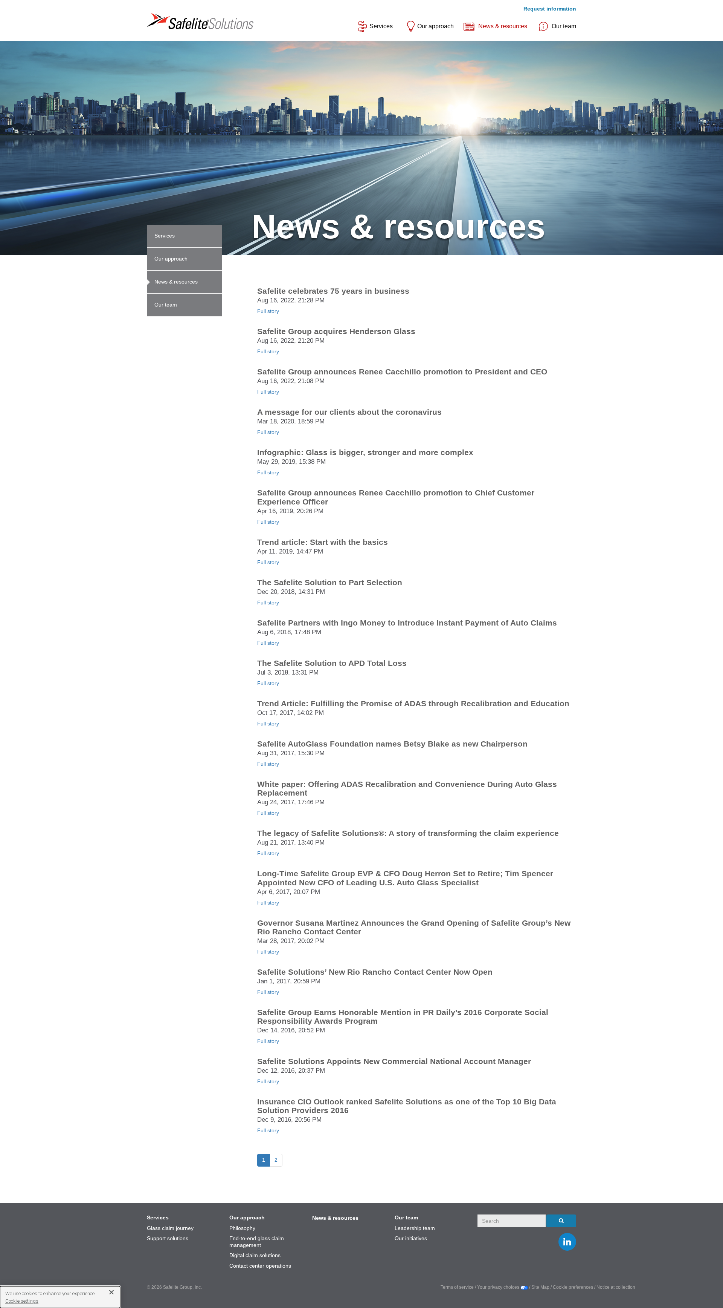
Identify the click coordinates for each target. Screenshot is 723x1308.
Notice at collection (615, 1287)
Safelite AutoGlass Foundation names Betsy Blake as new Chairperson (392, 743)
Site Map (541, 1287)
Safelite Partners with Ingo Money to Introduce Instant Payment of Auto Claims (407, 622)
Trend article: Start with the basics (322, 542)
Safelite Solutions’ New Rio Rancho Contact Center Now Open (375, 972)
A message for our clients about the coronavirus (349, 412)
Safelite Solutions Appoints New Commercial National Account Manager (394, 1061)
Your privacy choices (498, 1287)
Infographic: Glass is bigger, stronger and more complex (365, 452)
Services (381, 26)
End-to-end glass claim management (256, 1241)
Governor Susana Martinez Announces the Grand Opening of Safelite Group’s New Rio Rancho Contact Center (413, 927)
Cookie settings (21, 1301)
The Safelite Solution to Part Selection (329, 582)
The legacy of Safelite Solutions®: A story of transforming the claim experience (408, 833)
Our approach (435, 26)
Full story (268, 311)
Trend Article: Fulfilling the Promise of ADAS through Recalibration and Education (413, 703)
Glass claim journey (170, 1228)
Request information (549, 9)
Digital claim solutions (255, 1255)
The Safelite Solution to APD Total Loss (332, 663)
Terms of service (457, 1287)
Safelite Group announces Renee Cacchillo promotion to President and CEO (402, 371)
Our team (564, 26)
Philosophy (242, 1228)
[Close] (108, 1291)
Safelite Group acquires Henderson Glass (336, 331)
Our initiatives (411, 1238)
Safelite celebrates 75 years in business (333, 291)
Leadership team (415, 1228)
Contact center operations (260, 1266)
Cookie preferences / (574, 1287)
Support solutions (167, 1238)
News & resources (502, 26)
